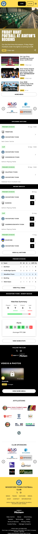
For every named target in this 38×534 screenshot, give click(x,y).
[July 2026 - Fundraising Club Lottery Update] (10, 86)
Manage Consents (25, 524)
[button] (35, 50)
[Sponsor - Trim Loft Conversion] (25, 472)
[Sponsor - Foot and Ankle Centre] (12, 465)
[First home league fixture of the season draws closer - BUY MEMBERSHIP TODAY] (10, 73)
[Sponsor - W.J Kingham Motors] (12, 112)
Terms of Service (13, 521)
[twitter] (17, 493)
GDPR (28, 519)
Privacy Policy (25, 521)
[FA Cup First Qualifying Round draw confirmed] (10, 61)
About (19, 517)
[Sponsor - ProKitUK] (12, 472)
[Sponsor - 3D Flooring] (25, 105)
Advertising (28, 517)
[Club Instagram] (21, 351)
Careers (10, 519)
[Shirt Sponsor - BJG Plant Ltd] (12, 105)
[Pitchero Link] (23, 356)
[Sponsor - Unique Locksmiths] (25, 465)
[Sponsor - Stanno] (25, 112)
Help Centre (10, 517)
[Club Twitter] (17, 351)
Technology (19, 519)
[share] (35, 50)
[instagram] (21, 493)
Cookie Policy (11, 524)
